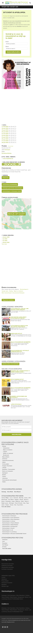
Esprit (22, 501)
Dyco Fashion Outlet (17, 379)
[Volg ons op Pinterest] (7, 627)
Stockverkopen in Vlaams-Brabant (10, 522)
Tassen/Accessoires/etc (8, 460)
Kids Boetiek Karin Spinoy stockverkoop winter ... (18, 317)
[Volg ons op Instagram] (5, 627)
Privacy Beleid (5, 580)
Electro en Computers (7, 471)
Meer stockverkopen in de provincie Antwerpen (13, 292)
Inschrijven (16, 434)
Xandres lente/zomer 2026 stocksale (19, 397)
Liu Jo (11, 497)
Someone (16, 497)
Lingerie (5, 451)
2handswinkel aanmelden (8, 567)
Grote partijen (5, 464)
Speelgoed (5, 473)
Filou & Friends (18, 503)
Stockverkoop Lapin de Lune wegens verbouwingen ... (19, 309)
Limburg (27, 595)
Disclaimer (4, 584)
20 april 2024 (5, 131)
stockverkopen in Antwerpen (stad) (11, 191)
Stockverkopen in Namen (8, 528)
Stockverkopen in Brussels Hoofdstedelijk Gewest (14, 533)
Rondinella (8, 501)
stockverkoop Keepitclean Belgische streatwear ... (19, 326)
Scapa (13, 501)
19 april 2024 (5, 130)
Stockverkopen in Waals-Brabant (10, 524)
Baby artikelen (5, 457)
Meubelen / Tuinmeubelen (8, 469)
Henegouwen (21, 597)
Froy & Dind (20, 504)
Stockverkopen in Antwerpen (9, 515)
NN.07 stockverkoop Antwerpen (20, 342)
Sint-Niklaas (5, 545)
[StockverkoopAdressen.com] (16, 2)
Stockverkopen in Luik (7, 530)
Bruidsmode (6, 455)
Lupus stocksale (16, 404)
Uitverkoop (5, 478)
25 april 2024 (5, 137)
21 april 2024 (5, 133)
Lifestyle (4, 467)
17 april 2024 (5, 126)
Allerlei (4, 462)
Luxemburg (4, 599)
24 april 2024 (5, 135)
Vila (15, 504)
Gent (3, 541)
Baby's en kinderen (7, 449)
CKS (29, 497)
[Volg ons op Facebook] (3, 627)
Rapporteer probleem (8, 300)
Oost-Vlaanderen (11, 595)
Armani (11, 504)
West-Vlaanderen (20, 595)
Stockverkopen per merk (12, 496)
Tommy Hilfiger (5, 497)
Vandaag (4, 491)
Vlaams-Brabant (5, 597)
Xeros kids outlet (16, 333)
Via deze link (6, 16)
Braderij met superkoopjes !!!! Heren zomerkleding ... (20, 371)
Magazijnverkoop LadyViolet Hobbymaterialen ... (20, 351)
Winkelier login (5, 586)
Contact (3, 577)
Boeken (4, 474)
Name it (26, 501)
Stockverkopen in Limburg (8, 521)
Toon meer (4, 244)
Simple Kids (5, 177)
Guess (25, 497)
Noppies (17, 499)
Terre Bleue (11, 499)
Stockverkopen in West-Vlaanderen (10, 519)
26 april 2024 (5, 139)
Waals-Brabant (13, 597)
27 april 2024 (5, 140)
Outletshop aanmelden (7, 565)
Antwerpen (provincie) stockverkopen (12, 187)
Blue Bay (21, 497)
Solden (4, 481)
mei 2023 (5, 238)
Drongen (4, 546)
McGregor (11, 503)
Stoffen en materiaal (8, 453)
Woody (21, 499)
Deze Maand (17, 491)
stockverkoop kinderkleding (9, 184)
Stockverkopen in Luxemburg (9, 531)
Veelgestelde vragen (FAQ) (8, 575)
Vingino (7, 504)
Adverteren (4, 579)
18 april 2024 (5, 128)
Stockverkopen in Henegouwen (9, 526)
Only (24, 503)
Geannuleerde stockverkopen (9, 480)
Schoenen (4, 458)
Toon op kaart (10, 146)
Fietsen (4, 476)
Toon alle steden (6, 548)
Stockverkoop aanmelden (8, 563)
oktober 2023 (6, 237)
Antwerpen (7, 149)
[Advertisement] (16, 106)
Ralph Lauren (5, 503)
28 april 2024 (5, 142)
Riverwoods (4, 499)
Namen (26, 597)
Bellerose (18, 501)
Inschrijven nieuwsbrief (7, 569)
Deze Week (10, 491)
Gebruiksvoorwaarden (7, 582)
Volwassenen (6, 448)
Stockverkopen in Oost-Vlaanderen (10, 517)
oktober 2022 (6, 242)
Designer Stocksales (7, 465)
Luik (30, 597)
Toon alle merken (6, 506)
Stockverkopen (14, 514)
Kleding (4, 446)
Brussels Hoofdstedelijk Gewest (15, 599)
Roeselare (4, 543)
